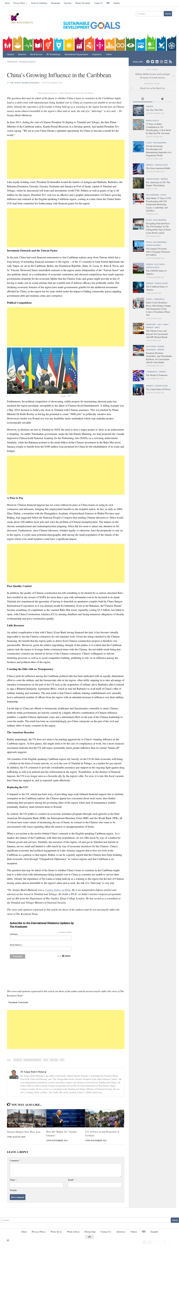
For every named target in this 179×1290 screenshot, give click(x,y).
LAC (62, 1060)
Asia (159, 324)
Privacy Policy (19, 3)
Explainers (97, 54)
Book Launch (152, 120)
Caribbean (17, 1060)
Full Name (14, 934)
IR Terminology (54, 54)
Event (149, 142)
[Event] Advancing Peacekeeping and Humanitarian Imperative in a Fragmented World (158, 150)
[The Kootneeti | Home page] (22, 18)
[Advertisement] (65, 159)
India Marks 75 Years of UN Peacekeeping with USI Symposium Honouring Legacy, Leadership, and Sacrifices (158, 204)
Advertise (67, 3)
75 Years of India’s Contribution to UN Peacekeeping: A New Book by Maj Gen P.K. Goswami (158, 128)
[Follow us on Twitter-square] (152, 61)
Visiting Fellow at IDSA (57, 890)
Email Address (16, 945)
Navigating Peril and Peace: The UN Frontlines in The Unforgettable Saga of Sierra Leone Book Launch (158, 228)
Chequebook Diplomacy (32, 1060)
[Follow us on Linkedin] (157, 61)
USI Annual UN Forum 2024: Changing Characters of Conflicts (158, 251)
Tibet (157, 327)
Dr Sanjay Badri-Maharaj (24, 82)
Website (13, 1190)
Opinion (10, 54)
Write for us (56, 1231)
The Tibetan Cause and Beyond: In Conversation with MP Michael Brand (157, 333)
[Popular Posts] (162, 99)
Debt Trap (54, 1060)
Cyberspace (159, 299)
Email (71, 1179)
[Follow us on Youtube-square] (166, 61)
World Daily (27, 61)
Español (116, 3)
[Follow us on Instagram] (161, 61)
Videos (109, 54)
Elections (159, 264)
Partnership (55, 3)
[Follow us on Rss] (170, 61)
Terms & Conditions (39, 3)
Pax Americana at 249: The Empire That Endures (158, 184)
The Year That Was (154, 109)
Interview (22, 54)
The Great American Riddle (158, 168)
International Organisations (76, 54)
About (7, 3)
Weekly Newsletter (82, 3)
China (46, 1060)
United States (161, 165)
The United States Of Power (158, 389)
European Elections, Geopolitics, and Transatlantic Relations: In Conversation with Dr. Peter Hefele (159, 357)
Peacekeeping (159, 142)
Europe (160, 346)
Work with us (73, 1231)
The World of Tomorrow (157, 375)
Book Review (36, 54)
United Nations (153, 245)
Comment (15, 1160)
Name (13, 1179)
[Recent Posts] (142, 99)
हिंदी (108, 3)
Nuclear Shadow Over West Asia (23, 1131)
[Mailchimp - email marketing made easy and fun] (63, 957)
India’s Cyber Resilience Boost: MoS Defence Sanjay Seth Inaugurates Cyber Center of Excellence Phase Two (158, 308)
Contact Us (98, 3)
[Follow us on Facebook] (148, 61)
